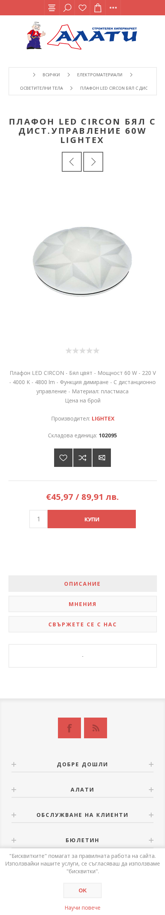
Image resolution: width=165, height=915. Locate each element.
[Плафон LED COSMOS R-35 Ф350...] (93, 162)
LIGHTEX (103, 418)
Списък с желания (82, 7)
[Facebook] (69, 728)
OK (83, 890)
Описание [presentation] (82, 583)
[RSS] (95, 728)
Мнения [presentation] (83, 604)
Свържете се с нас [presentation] (82, 624)
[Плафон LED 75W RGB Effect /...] (72, 162)
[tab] (82, 583)
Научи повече (82, 907)
